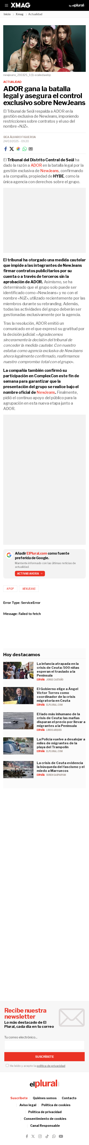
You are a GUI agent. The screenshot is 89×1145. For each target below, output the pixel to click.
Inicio (7, 14)
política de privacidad (51, 1066)
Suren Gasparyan (56, 774)
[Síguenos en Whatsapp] (53, 1136)
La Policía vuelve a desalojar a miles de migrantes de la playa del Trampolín (61, 743)
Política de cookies (55, 1105)
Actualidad (12, 82)
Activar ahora (28, 573)
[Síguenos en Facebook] (27, 1136)
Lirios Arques (53, 729)
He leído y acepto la (37, 1066)
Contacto (69, 1098)
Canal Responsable (45, 1125)
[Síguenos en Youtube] (61, 1136)
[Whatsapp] (24, 149)
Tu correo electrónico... (20, 1037)
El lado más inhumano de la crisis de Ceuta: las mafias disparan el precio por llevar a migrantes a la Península (61, 720)
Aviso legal (27, 1105)
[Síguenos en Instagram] (40, 1136)
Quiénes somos (45, 1098)
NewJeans (49, 170)
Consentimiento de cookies (45, 1118)
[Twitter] (12, 149)
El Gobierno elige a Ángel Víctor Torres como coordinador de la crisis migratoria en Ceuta (57, 695)
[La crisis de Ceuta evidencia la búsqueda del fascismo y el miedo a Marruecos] (18, 777)
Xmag (20, 14)
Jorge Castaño (54, 679)
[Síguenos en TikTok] (47, 1136)
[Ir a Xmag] (20, 5)
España (41, 679)
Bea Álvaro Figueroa (19, 137)
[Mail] (31, 149)
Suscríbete (19, 1098)
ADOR (36, 165)
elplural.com (54, 704)
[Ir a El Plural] (77, 5)
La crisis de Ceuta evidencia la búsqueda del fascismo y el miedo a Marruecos (60, 767)
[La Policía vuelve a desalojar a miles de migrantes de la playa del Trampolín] (18, 753)
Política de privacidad (45, 1112)
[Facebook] (5, 149)
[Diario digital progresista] (44, 1084)
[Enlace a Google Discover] (18, 149)
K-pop (10, 588)
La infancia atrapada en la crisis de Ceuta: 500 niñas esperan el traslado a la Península (58, 669)
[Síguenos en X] (33, 1136)
